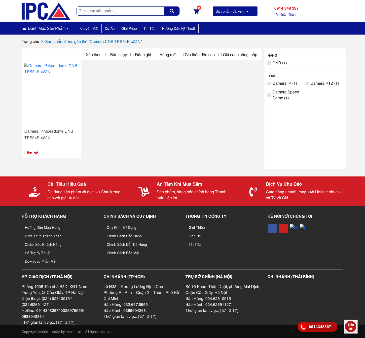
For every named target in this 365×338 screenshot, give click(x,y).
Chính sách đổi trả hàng (127, 244)
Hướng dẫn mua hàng (42, 227)
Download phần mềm (42, 261)
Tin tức (149, 28)
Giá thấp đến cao (200, 54)
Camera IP (281, 83)
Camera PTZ (321, 83)
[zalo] (303, 228)
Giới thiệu (197, 227)
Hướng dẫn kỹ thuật (178, 28)
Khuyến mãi (88, 28)
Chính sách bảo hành (124, 235)
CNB (276, 63)
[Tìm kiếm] (172, 10)
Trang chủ (30, 41)
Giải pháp (129, 28)
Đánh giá (143, 54)
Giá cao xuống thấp (240, 54)
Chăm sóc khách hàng (43, 244)
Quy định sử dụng (121, 227)
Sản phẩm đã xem (230, 11)
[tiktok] (293, 228)
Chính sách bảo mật (123, 252)
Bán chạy (118, 54)
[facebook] (272, 228)
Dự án (110, 28)
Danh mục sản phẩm (46, 28)
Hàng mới (168, 54)
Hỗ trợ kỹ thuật (37, 252)
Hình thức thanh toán (43, 235)
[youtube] (283, 228)
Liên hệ (195, 235)
